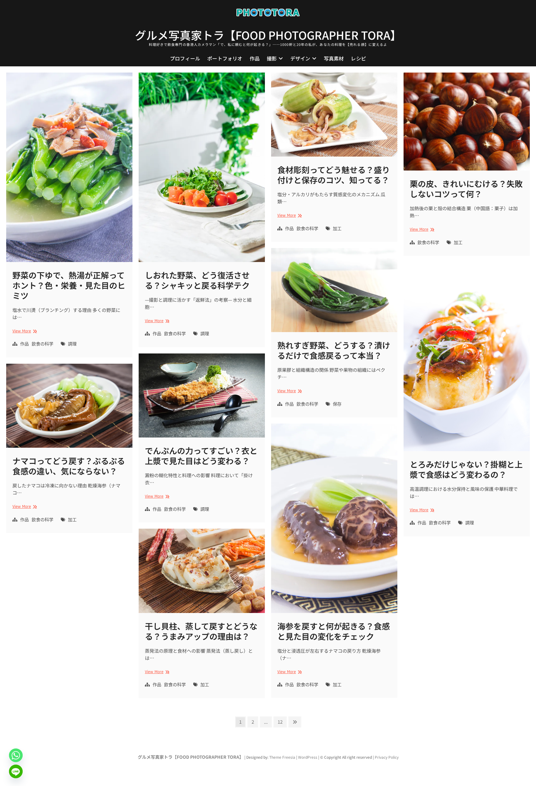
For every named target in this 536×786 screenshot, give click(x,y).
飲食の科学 (42, 344)
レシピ (358, 58)
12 (281, 721)
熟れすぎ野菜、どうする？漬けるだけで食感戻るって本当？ (333, 350)
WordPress (307, 757)
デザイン (300, 58)
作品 (255, 58)
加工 (337, 229)
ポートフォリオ (224, 58)
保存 (337, 404)
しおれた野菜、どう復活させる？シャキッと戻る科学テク (197, 280)
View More (23, 331)
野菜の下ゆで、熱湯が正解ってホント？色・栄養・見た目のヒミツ (68, 285)
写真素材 (334, 58)
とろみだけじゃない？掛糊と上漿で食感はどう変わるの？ (466, 469)
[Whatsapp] (16, 755)
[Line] (16, 771)
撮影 (272, 58)
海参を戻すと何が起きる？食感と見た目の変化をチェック (333, 631)
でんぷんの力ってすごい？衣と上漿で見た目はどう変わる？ (201, 455)
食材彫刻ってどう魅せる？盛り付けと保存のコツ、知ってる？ (333, 174)
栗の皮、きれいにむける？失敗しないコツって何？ (466, 188)
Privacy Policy (387, 757)
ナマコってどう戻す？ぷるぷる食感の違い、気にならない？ (68, 466)
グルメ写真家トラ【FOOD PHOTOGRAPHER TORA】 (268, 35)
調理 (72, 344)
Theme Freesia (282, 757)
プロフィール (185, 58)
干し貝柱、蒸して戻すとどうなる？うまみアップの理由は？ (201, 631)
